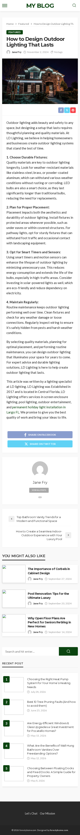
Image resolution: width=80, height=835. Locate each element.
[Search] (74, 5)
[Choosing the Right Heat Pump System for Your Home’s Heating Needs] (14, 684)
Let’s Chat (31, 813)
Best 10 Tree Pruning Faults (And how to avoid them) (51, 703)
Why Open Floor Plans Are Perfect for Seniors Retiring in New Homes (49, 622)
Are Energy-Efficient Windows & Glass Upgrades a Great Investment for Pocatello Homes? (50, 726)
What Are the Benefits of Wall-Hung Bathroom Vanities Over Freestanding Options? (50, 749)
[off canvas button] (4, 5)
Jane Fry (16, 52)
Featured (15, 32)
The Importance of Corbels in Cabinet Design (49, 571)
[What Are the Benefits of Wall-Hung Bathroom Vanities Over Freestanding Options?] (14, 751)
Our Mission (47, 813)
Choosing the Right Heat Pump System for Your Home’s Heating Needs (48, 683)
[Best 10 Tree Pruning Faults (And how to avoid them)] (14, 707)
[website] (40, 497)
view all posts (39, 490)
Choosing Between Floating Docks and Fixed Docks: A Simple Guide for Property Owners (51, 772)
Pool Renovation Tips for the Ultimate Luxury (48, 595)
